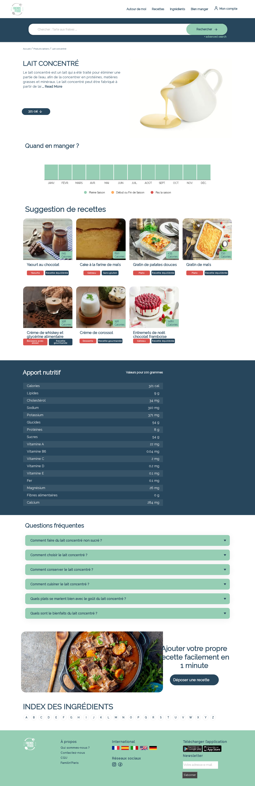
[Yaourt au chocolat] (48, 239)
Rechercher (204, 29)
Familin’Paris (70, 763)
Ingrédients (177, 9)
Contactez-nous (73, 752)
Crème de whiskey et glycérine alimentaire (45, 333)
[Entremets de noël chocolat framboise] (154, 307)
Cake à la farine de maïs (100, 264)
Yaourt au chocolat (43, 264)
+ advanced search (215, 36)
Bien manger (199, 9)
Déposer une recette (191, 680)
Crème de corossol (96, 332)
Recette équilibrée (57, 273)
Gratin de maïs (198, 264)
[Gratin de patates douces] (154, 239)
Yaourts (35, 273)
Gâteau (92, 273)
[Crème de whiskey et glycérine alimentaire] (48, 307)
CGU (64, 757)
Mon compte (228, 8)
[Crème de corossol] (101, 307)
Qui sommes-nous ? (75, 747)
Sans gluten (110, 273)
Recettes (158, 9)
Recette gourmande (60, 342)
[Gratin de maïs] (207, 239)
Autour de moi (136, 9)
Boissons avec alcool (35, 342)
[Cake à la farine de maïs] (101, 239)
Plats (141, 273)
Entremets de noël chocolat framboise (150, 333)
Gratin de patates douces (155, 264)
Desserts (88, 341)
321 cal (33, 111)
